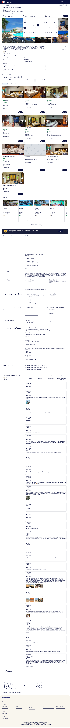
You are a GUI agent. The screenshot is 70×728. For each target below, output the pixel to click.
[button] (29, 25)
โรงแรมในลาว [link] (4, 709)
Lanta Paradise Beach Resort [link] (40, 681)
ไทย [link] (6, 692)
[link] (65, 5)
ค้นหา (65, 15)
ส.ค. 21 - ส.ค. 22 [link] (10, 80)
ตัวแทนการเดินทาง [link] (32, 709)
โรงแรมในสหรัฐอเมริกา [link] (5, 704)
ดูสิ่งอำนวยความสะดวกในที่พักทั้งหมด (31, 303)
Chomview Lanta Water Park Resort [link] (41, 676)
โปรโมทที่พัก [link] (31, 707)
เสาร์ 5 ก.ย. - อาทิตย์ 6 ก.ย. (30, 16)
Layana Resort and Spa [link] (39, 682)
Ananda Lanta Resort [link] (39, 678)
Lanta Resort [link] (6, 679)
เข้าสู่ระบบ (66, 1)
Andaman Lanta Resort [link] (8, 684)
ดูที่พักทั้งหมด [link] (6, 5)
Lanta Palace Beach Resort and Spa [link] (10, 688)
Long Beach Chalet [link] (38, 687)
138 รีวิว (5, 379)
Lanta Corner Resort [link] (38, 683)
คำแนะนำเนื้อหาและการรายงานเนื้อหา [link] (48, 708)
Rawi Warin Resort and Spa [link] (9, 686)
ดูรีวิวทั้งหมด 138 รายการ (7, 53)
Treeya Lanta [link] (6, 680)
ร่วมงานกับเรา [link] (58, 704)
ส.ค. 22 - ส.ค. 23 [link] (26, 80)
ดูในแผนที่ (27, 255)
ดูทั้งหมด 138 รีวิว (29, 666)
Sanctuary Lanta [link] (7, 687)
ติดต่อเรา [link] (17, 706)
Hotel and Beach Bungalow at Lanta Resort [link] (43, 680)
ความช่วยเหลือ (54, 1)
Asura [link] (5, 681)
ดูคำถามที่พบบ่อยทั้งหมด (29, 371)
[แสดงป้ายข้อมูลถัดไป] (67, 211)
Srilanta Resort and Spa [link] (39, 677)
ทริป (59, 1)
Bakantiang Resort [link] (38, 685)
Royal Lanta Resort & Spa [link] (8, 678)
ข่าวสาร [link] (30, 705)
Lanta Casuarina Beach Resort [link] (40, 679)
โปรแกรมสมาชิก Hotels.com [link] (60, 708)
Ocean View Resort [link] (7, 682)
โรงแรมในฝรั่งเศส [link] (4, 713)
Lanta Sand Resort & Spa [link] (39, 684)
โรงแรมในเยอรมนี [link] (4, 716)
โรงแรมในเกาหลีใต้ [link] (5, 708)
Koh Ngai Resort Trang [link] (39, 686)
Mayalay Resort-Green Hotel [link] (9, 683)
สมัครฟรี (65, 231)
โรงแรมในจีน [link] (4, 711)
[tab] (5, 674)
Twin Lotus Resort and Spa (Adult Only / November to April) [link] (15, 685)
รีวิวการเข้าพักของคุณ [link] (19, 708)
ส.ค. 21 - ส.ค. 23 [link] (43, 80)
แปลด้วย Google (28, 386)
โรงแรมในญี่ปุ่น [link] (4, 706)
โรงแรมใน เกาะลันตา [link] (11, 692)
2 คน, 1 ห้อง (47, 16)
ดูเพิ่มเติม (26, 268)
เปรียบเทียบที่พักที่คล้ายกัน (36, 224)
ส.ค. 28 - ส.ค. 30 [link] (60, 80)
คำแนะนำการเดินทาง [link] (59, 706)
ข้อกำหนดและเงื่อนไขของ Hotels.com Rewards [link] (48, 710)
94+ (65, 41)
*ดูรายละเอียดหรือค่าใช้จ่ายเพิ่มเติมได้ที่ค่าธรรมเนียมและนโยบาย (35, 289)
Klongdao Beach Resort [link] (8, 677)
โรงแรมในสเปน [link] (4, 715)
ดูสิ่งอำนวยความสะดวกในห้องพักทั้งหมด (31, 315)
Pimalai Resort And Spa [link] (8, 676)
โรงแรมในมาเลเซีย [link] (5, 718)
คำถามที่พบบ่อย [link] (18, 704)
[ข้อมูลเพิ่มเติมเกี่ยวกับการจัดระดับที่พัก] (6, 9)
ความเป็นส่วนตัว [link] (45, 704)
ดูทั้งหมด (4, 63)
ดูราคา (20, 112)
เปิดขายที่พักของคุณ (46, 1)
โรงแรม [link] (4, 692)
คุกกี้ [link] (43, 706)
